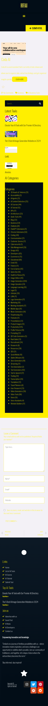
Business (21, 92)
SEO (12, 351)
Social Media (15, 354)
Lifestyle (13, 293)
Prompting (14, 333)
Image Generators (17, 281)
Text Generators (16, 369)
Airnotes (8, 172)
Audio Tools (14, 216)
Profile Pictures (16, 330)
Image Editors (15, 277)
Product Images (16, 324)
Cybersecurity (15, 244)
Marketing (14, 302)
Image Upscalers (16, 284)
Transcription (15, 379)
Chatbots (14, 226)
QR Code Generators (18, 336)
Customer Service (17, 241)
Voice (13, 397)
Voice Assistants (16, 400)
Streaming (14, 363)
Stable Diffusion (16, 357)
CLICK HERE (20, 79)
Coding (13, 235)
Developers (14, 253)
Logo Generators (16, 299)
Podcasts (14, 317)
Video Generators (17, 391)
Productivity (15, 326)
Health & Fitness (16, 275)
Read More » (5, 596)
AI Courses (14, 204)
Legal (12, 290)
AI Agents (14, 198)
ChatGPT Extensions (17, 228)
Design (13, 250)
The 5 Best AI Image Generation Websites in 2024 (23, 140)
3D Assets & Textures (18, 192)
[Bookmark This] (3, 87)
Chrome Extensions (17, 232)
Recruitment (15, 342)
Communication (16, 238)
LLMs (12, 296)
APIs (12, 210)
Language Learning (17, 287)
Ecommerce (15, 256)
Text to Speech (16, 373)
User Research (16, 388)
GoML (7, 156)
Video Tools (14, 394)
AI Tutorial (14, 207)
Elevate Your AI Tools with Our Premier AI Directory (23, 125)
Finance (13, 265)
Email (12, 262)
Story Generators (16, 360)
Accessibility (15, 195)
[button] (24, 16)
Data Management (17, 247)
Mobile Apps (15, 308)
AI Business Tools (34, 92)
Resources (14, 348)
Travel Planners (16, 385)
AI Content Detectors (18, 201)
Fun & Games (15, 268)
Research (14, 345)
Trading (13, 375)
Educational (14, 259)
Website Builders (16, 403)
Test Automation (16, 366)
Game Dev (14, 271)
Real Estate (14, 339)
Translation (14, 382)
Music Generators (17, 311)
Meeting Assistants (17, 305)
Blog (12, 219)
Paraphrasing (15, 314)
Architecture (15, 213)
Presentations (15, 320)
